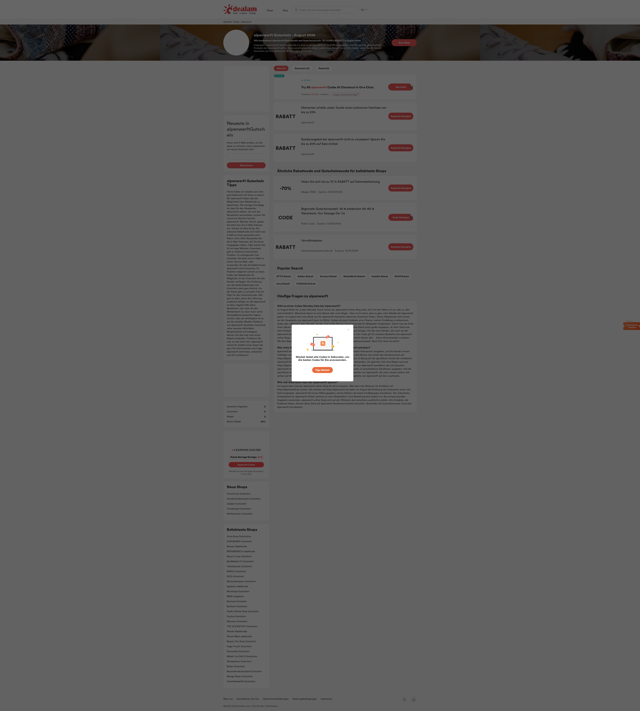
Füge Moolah (323, 370)
